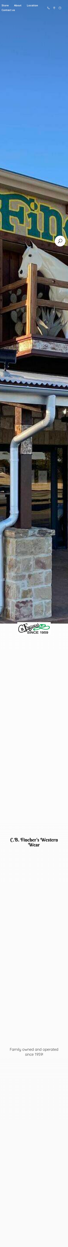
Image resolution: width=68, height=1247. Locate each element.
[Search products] (60, 241)
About (18, 5)
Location (32, 5)
